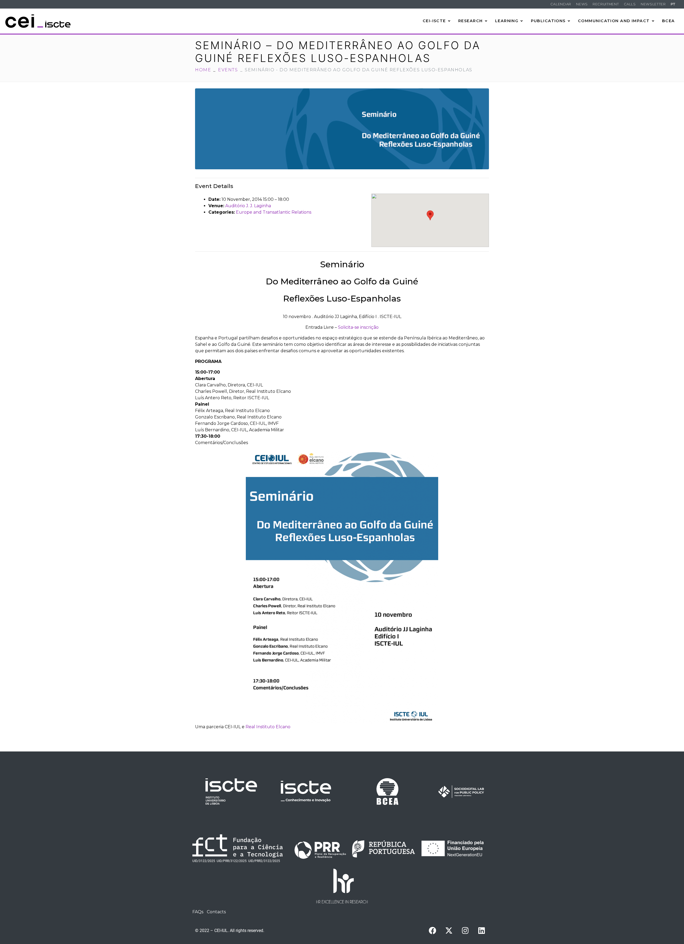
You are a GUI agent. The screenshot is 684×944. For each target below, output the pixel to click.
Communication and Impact (614, 20)
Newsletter (653, 4)
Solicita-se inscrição (358, 327)
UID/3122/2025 (203, 861)
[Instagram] (465, 930)
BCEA (668, 20)
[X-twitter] (448, 930)
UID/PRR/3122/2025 (232, 861)
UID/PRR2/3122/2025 (264, 861)
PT (673, 4)
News (582, 4)
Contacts (216, 911)
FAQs (197, 911)
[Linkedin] (481, 930)
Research (470, 20)
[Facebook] (432, 930)
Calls (630, 4)
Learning (507, 20)
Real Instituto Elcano (268, 726)
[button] (430, 215)
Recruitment (606, 4)
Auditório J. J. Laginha (248, 205)
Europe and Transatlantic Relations (273, 212)
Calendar (560, 4)
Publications (548, 20)
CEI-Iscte (434, 20)
